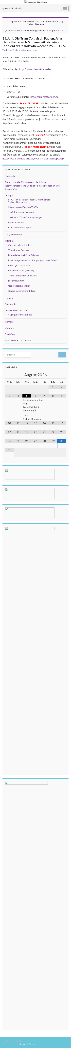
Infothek (9, 240)
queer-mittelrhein (12, 8)
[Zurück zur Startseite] (35, 2)
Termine (9, 297)
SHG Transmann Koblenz (21, 212)
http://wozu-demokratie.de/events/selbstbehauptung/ (33, 158)
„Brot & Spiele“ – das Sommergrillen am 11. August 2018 (34, 30)
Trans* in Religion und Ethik (22, 275)
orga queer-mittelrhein (20, 314)
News (34, 50)
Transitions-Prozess (18, 250)
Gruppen (9, 195)
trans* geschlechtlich (19, 285)
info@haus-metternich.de (44, 96)
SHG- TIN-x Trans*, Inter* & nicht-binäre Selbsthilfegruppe (29, 200)
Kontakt (9, 321)
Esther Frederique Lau (16, 50)
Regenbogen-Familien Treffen (23, 207)
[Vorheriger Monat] (9, 375)
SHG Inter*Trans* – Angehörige (25, 217)
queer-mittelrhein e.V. (16, 310)
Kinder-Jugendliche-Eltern (22, 290)
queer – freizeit (16, 222)
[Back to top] (63, 1041)
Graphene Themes (27, 1044)
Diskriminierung (16, 280)
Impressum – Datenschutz (18, 340)
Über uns (9, 327)
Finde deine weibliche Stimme (23, 255)
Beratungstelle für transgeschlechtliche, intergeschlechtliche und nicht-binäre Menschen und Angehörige (32, 185)
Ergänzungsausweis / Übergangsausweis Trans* (33, 260)
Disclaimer (10, 334)
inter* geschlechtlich (19, 265)
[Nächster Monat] (61, 375)
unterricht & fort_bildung (21, 270)
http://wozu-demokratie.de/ (35, 69)
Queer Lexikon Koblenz (20, 245)
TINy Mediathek (13, 234)
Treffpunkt (10, 304)
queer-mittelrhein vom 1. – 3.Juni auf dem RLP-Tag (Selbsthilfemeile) (37, 23)
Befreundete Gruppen (19, 227)
